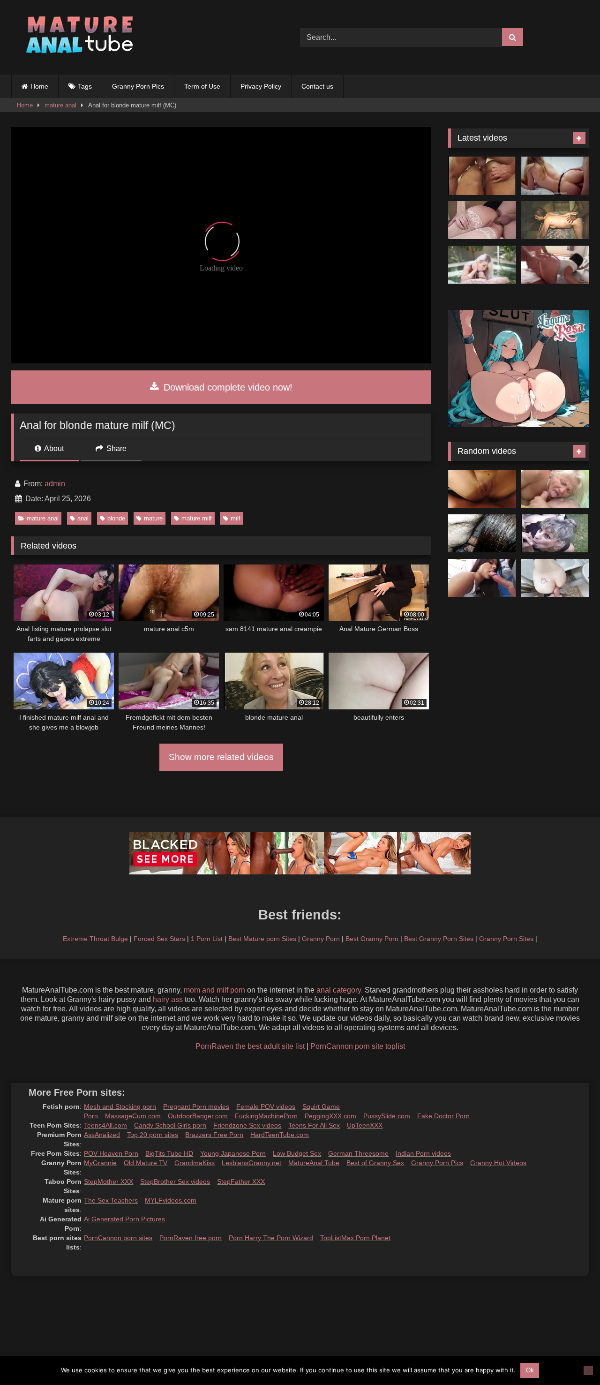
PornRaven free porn (190, 1238)
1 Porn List (207, 938)
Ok (530, 1370)
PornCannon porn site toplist (357, 1046)
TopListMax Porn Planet (355, 1238)
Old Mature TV (145, 1163)
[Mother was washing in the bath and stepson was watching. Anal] (555, 578)
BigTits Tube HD (169, 1153)
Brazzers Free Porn (214, 1134)
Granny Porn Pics (138, 86)
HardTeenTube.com (279, 1134)
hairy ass (168, 999)
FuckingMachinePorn (266, 1116)
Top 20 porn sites (152, 1134)
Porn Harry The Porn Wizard (271, 1238)
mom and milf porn (214, 990)
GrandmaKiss (194, 1163)
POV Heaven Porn (111, 1153)
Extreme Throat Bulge (95, 938)
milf (235, 518)
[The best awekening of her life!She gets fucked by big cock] (555, 265)
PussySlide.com (386, 1116)
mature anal (60, 105)
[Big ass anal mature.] (482, 176)
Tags (85, 86)
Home (39, 86)
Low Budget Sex (297, 1153)
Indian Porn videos (423, 1153)
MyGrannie (100, 1163)
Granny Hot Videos (498, 1163)
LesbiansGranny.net (251, 1163)
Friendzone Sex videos (247, 1125)
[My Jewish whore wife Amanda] (555, 220)
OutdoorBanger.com (198, 1116)
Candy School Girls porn (170, 1125)
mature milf (196, 518)
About (53, 448)
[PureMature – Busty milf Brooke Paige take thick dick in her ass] (482, 265)
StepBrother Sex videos (175, 1181)
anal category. (339, 990)
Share (116, 448)
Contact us (317, 86)
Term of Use (202, 86)
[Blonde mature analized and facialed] (482, 220)
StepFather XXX (241, 1181)
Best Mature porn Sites (262, 938)
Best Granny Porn (371, 938)
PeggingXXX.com (330, 1116)
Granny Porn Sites (506, 938)
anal (83, 518)
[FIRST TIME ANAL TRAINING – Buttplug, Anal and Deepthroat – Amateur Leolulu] (555, 176)
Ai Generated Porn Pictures (124, 1219)
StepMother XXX (108, 1181)
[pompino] (482, 533)
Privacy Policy (260, 86)
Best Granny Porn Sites (438, 938)
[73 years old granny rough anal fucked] (555, 489)
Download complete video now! (226, 387)
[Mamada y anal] (482, 578)
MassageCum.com (133, 1116)
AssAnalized (102, 1134)
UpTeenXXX (364, 1125)
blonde (116, 518)
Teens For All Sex (314, 1125)
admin (55, 484)
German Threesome (358, 1153)
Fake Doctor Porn (443, 1116)
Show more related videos (221, 757)
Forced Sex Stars (159, 938)
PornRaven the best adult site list (250, 1046)
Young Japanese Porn (233, 1153)
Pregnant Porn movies (196, 1106)
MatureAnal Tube (313, 1163)
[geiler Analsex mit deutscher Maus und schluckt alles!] (482, 489)
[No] (588, 1370)
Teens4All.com (105, 1125)
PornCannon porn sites (118, 1238)
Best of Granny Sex (375, 1163)
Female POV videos (265, 1106)
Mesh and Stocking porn (120, 1106)
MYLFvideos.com (170, 1200)
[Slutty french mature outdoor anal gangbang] (555, 533)
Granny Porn (321, 938)
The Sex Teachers (111, 1200)
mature (153, 518)
